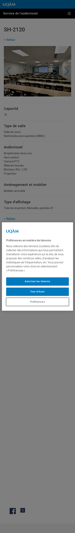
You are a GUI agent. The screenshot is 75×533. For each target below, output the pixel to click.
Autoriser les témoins (37, 281)
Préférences (37, 301)
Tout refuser (37, 291)
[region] (37, 266)
